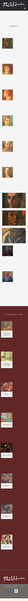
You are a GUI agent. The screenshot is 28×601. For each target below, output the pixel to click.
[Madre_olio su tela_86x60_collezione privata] (7, 250)
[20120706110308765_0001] (7, 146)
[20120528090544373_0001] (7, 69)
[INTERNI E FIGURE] (6, 356)
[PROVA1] (14, 235)
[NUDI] (6, 387)
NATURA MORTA (6, 334)
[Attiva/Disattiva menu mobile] (25, 8)
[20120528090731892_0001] (7, 95)
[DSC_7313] (14, 218)
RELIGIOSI (7, 455)
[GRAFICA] (6, 539)
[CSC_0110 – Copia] (14, 200)
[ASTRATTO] (6, 417)
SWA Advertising (20, 587)
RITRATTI (6, 516)
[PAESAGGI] (6, 478)
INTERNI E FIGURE (6, 364)
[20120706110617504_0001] (7, 172)
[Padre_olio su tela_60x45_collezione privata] (7, 276)
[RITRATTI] (6, 509)
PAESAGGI (7, 486)
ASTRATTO (7, 424)
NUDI (7, 394)
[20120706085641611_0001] (7, 120)
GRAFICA (6, 547)
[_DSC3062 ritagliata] (7, 43)
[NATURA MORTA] (6, 326)
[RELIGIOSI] (6, 448)
